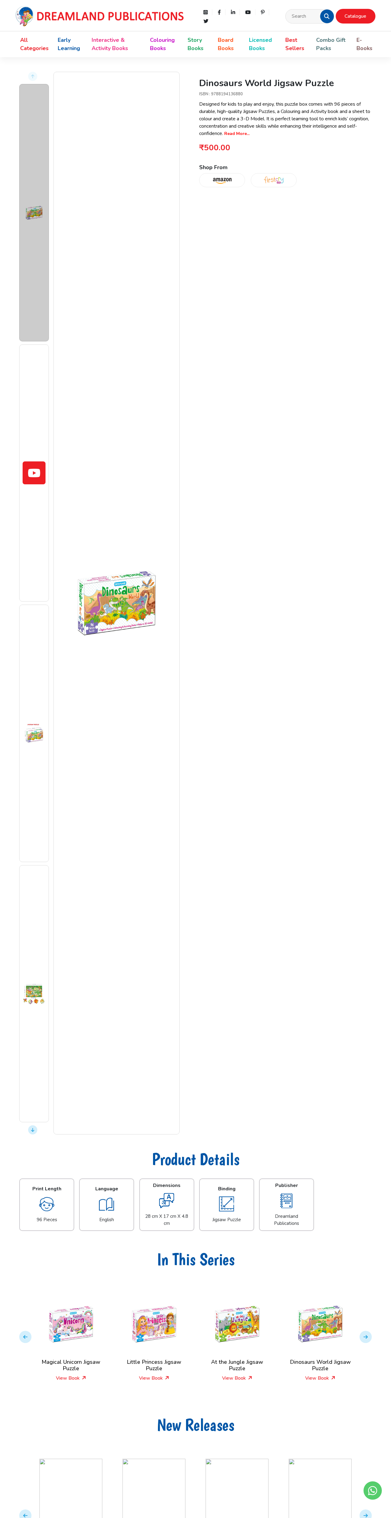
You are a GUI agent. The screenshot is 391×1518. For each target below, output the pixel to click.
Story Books (195, 44)
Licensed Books (260, 44)
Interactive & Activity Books (110, 44)
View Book (76, 1378)
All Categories (34, 44)
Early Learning (69, 44)
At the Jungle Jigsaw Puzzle (162, 1365)
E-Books (364, 44)
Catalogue (355, 16)
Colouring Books (162, 44)
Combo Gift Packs (330, 44)
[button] (327, 16)
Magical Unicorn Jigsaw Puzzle (328, 1365)
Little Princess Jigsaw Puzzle (79, 1365)
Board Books (226, 44)
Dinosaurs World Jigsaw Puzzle (244, 1365)
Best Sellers (294, 44)
